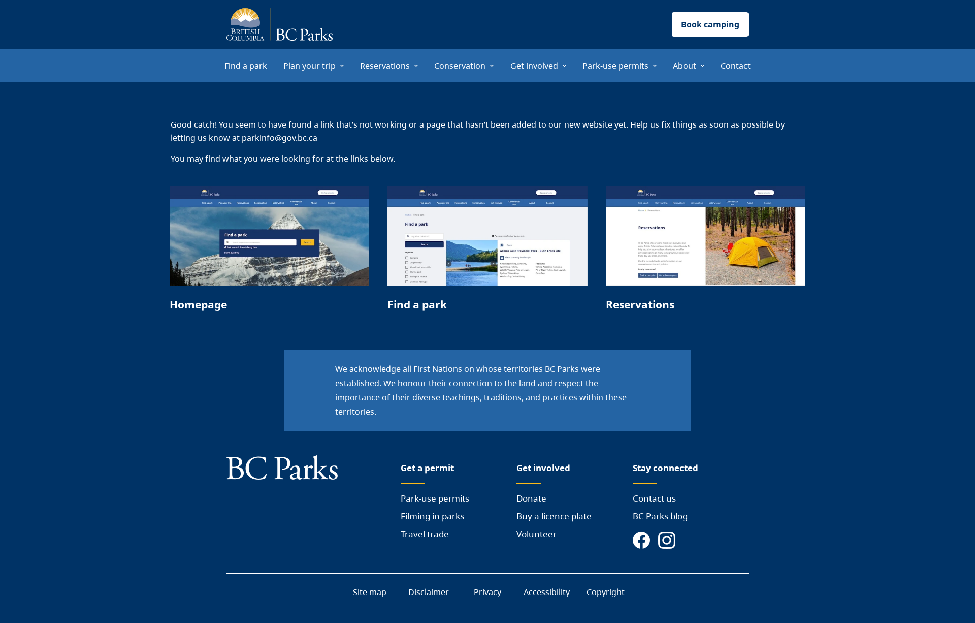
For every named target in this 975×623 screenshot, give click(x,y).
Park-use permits (435, 498)
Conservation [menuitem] (459, 65)
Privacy (487, 592)
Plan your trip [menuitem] (309, 65)
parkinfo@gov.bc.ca (279, 137)
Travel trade (425, 534)
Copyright (606, 592)
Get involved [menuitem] (534, 65)
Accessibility (547, 592)
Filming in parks (432, 516)
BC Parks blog (660, 516)
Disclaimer (428, 592)
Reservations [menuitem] (385, 65)
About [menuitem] (684, 65)
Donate (531, 498)
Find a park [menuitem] (245, 65)
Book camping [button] (710, 24)
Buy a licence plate (554, 516)
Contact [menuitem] (736, 65)
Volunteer (536, 534)
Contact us (654, 498)
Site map (369, 592)
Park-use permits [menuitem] (615, 65)
